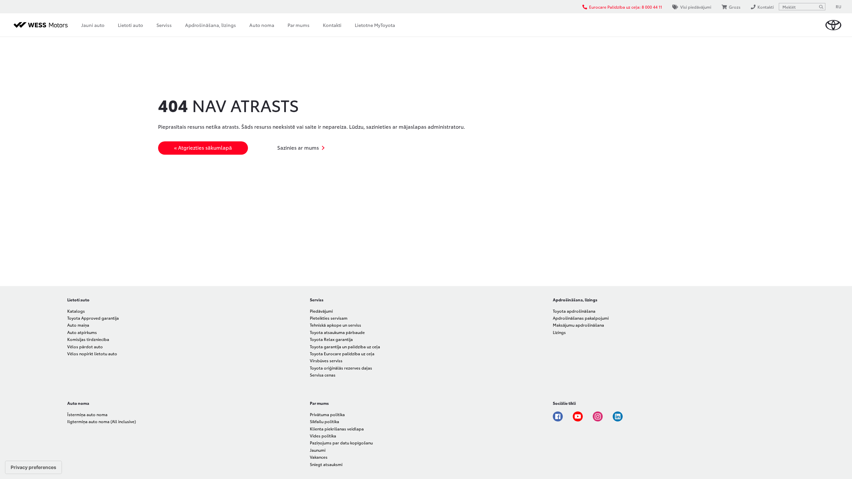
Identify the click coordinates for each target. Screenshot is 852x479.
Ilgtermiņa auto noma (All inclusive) (101, 421)
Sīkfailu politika (324, 421)
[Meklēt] (821, 6)
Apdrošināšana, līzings (210, 25)
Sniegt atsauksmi (326, 464)
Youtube (578, 416)
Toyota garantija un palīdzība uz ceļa (345, 346)
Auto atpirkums (82, 332)
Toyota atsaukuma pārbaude (337, 332)
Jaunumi (317, 450)
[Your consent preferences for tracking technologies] (33, 467)
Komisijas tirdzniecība (88, 339)
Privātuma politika (327, 414)
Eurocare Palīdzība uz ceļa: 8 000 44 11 (625, 7)
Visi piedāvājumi (695, 7)
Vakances (318, 457)
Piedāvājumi (321, 311)
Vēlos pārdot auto (85, 346)
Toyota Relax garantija (331, 339)
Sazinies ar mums (298, 147)
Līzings (559, 332)
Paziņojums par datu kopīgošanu (341, 442)
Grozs (735, 7)
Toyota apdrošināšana (574, 311)
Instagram (598, 416)
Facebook (558, 416)
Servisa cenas (322, 375)
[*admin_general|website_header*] (833, 25)
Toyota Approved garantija (93, 318)
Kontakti (332, 25)
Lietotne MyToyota (375, 25)
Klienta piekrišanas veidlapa (337, 428)
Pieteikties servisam (328, 318)
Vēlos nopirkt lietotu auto (92, 353)
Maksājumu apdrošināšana (578, 325)
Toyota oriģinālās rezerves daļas (341, 368)
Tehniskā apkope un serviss (335, 325)
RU (838, 6)
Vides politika (323, 435)
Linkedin (618, 416)
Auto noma (261, 25)
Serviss (164, 25)
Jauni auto (93, 25)
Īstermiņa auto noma (87, 414)
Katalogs (76, 311)
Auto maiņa (78, 325)
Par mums (299, 25)
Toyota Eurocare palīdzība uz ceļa (342, 353)
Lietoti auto (130, 25)
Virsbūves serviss (326, 360)
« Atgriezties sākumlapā (203, 147)
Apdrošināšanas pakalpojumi (581, 318)
